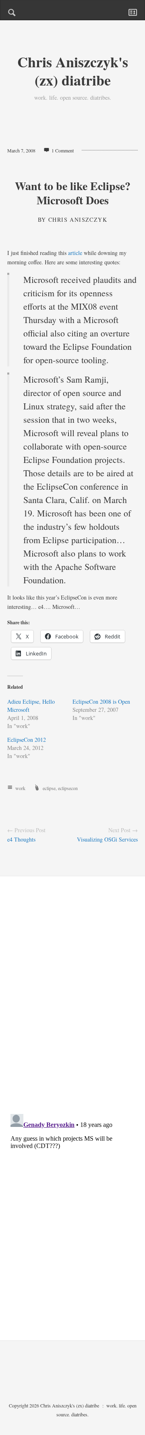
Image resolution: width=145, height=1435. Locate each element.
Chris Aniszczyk (77, 219)
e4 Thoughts (21, 839)
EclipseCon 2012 (26, 739)
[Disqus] (72, 1002)
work (20, 788)
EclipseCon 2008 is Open (101, 701)
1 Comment (63, 150)
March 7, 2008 (21, 150)
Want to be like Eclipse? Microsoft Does (72, 193)
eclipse (49, 788)
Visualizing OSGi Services (107, 839)
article (75, 253)
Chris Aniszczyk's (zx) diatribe (72, 70)
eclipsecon (68, 788)
